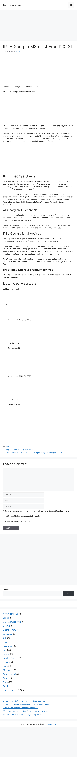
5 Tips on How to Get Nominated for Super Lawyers (24, 701)
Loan (5, 666)
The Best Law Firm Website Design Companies (22, 715)
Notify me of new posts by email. (18, 521)
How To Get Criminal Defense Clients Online (20, 708)
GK (4, 638)
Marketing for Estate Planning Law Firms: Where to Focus (26, 704)
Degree (6, 626)
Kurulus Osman (10, 658)
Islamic (6, 654)
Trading (6, 686)
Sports (6, 678)
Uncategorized (10, 690)
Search (6, 590)
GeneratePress (50, 724)
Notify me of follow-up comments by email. (22, 516)
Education (7, 634)
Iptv (7, 447)
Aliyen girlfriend (10, 614)
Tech (5, 682)
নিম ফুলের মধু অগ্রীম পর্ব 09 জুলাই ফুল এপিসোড (19, 450)
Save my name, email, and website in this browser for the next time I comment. (37, 511)
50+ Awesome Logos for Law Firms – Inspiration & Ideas (25, 711)
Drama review (9, 630)
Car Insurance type (12, 622)
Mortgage (7, 670)
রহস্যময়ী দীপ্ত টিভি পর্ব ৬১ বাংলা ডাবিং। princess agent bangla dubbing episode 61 (34, 453)
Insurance (7, 646)
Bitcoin (6, 618)
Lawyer (6, 662)
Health (6, 642)
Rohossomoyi (9, 674)
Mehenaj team (12, 5)
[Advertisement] (38, 26)
